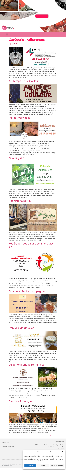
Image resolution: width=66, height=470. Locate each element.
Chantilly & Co (17, 158)
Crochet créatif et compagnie (27, 291)
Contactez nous (5, 442)
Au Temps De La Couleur (24, 81)
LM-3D (13, 44)
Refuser (43, 465)
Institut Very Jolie (19, 117)
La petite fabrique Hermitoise (27, 364)
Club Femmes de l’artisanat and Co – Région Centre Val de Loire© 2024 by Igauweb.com (16, 465)
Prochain (53, 436)
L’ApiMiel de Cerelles (21, 327)
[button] (63, 452)
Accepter (30, 465)
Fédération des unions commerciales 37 (31, 245)
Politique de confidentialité (8, 446)
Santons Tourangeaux (22, 401)
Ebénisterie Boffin (20, 200)
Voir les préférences (57, 465)
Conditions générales (6, 450)
